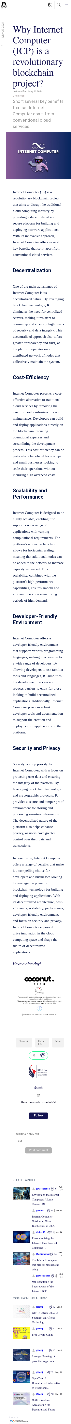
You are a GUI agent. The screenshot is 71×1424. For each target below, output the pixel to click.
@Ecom (40, 1210)
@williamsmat (43, 1254)
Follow (38, 1115)
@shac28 (40, 1232)
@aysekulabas (43, 1276)
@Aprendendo (43, 1189)
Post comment (38, 1150)
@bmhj (38, 1088)
